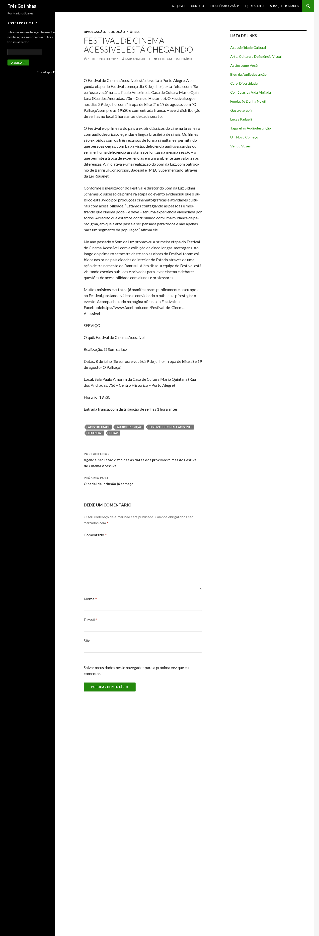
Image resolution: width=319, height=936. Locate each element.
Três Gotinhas (21, 6)
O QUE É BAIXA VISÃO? (224, 5)
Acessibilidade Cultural (248, 47)
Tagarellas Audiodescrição (250, 128)
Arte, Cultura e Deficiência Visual (256, 56)
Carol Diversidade (244, 83)
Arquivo (178, 5)
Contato (197, 5)
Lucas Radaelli (241, 119)
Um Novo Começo (244, 137)
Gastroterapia (241, 110)
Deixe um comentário (175, 59)
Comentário (95, 534)
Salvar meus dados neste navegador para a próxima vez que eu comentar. (136, 670)
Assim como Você (244, 65)
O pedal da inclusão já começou (110, 481)
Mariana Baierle (138, 59)
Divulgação (94, 32)
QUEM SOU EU (254, 5)
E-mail (90, 619)
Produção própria (123, 32)
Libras (114, 433)
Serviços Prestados (284, 5)
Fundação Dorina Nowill (248, 101)
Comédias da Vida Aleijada (250, 92)
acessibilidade (99, 427)
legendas (95, 433)
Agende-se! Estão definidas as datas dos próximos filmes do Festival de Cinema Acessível (140, 460)
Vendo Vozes (240, 146)
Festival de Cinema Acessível (171, 427)
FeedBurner (61, 72)
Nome (90, 598)
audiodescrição (130, 427)
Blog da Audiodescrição (248, 74)
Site (87, 640)
